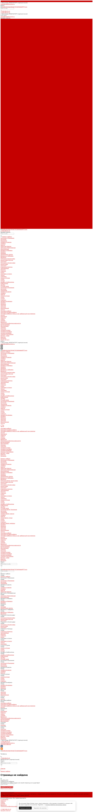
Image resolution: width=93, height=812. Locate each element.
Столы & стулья (5, 77)
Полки (3, 56)
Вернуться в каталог (7, 788)
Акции (3, 204)
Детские (3, 87)
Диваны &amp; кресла (7, 181)
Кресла (3, 27)
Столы (2, 60)
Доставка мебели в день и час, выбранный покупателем (18, 99)
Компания (4, 206)
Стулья (3, 62)
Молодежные (5, 89)
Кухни (2, 54)
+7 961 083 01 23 (5, 741)
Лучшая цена (5, 67)
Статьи (3, 104)
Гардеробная (5, 49)
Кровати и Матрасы (6, 33)
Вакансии (4, 107)
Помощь (3, 217)
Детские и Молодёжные (8, 30)
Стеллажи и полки (6, 55)
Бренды (3, 122)
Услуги (3, 199)
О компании (4, 799)
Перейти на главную (7, 787)
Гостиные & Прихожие (7, 69)
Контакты (3, 228)
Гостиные (3, 22)
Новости (3, 103)
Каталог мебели (5, 126)
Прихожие (4, 23)
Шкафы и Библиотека (7, 63)
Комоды (3, 51)
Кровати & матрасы (6, 82)
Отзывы (3, 105)
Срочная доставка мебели (9, 97)
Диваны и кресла (6, 25)
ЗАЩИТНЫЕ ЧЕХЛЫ (7, 144)
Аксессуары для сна (7, 41)
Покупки (3, 114)
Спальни (3, 52)
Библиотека (4, 65)
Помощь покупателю (7, 119)
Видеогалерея (5, 214)
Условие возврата (6, 118)
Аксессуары (4, 45)
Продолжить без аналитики (40, 808)
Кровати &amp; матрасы (8, 191)
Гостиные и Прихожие (7, 20)
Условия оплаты (5, 115)
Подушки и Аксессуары (8, 44)
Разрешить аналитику (25, 808)
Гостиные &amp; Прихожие (9, 177)
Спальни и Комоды (6, 48)
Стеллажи (4, 58)
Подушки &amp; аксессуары (9, 148)
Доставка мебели (6, 96)
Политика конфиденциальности (11, 108)
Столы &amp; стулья (6, 185)
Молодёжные (5, 32)
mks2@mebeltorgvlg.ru (8, 4)
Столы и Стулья (5, 59)
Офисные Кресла (6, 29)
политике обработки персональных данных (56, 804)
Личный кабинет (6, 744)
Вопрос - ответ (5, 121)
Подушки (3, 43)
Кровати (3, 34)
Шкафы (3, 66)
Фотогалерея (5, 215)
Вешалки (3, 38)
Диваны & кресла (6, 73)
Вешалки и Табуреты (7, 37)
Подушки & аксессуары (8, 40)
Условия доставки (6, 116)
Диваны (3, 26)
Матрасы (3, 36)
